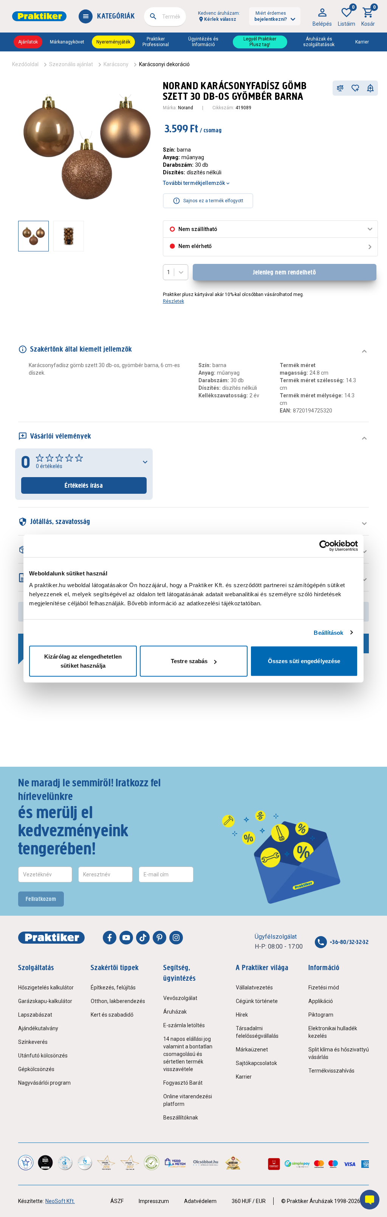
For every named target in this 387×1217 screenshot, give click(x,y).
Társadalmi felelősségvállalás (257, 1032)
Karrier (362, 42)
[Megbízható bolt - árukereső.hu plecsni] (151, 1162)
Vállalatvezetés (254, 987)
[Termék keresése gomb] (153, 16)
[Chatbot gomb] (369, 1199)
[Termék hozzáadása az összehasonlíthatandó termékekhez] (340, 88)
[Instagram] (176, 937)
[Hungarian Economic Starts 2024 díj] (25, 1162)
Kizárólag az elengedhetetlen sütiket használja (83, 661)
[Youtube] (126, 937)
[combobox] (165, 16)
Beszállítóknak (180, 1118)
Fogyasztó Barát (183, 1083)
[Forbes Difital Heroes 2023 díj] (45, 1162)
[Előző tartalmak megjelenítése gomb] (18, 235)
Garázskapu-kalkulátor (45, 1001)
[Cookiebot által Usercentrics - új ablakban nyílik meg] (325, 545)
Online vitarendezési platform (187, 1100)
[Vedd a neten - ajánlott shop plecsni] (175, 1162)
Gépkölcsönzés (36, 1069)
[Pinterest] (159, 937)
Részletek (173, 301)
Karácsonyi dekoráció (164, 64)
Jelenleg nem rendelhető (284, 272)
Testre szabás (189, 661)
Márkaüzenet (252, 1049)
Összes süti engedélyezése (304, 661)
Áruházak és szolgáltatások (318, 41)
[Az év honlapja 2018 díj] (65, 1162)
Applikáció (320, 1001)
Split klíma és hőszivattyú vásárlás (338, 1053)
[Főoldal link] (39, 16)
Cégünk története (257, 1001)
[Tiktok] (143, 937)
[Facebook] (109, 937)
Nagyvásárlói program (44, 1083)
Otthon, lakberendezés (118, 1001)
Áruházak (175, 1012)
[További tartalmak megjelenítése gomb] (138, 235)
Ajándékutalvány (38, 1028)
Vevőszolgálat (180, 998)
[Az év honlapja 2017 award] (129, 1162)
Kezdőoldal (25, 64)
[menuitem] (322, 16)
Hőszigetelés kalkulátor (46, 987)
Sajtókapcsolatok (256, 1063)
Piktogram (320, 1015)
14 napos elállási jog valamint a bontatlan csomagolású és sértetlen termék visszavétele (187, 1054)
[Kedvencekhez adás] (355, 88)
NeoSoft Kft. (60, 1201)
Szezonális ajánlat (71, 64)
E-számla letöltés (184, 1025)
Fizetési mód (323, 987)
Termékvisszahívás (331, 1071)
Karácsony (116, 64)
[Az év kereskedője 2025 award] (233, 1162)
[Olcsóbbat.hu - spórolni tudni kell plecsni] (206, 1162)
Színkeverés (33, 1042)
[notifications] (370, 88)
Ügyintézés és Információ (203, 41)
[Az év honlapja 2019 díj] (84, 1162)
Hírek (242, 1015)
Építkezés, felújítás (113, 987)
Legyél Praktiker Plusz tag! (259, 41)
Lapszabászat (35, 1015)
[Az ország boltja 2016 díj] (106, 1162)
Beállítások (328, 632)
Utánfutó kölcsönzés (43, 1056)
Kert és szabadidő (112, 1015)
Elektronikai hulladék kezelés (332, 1032)
